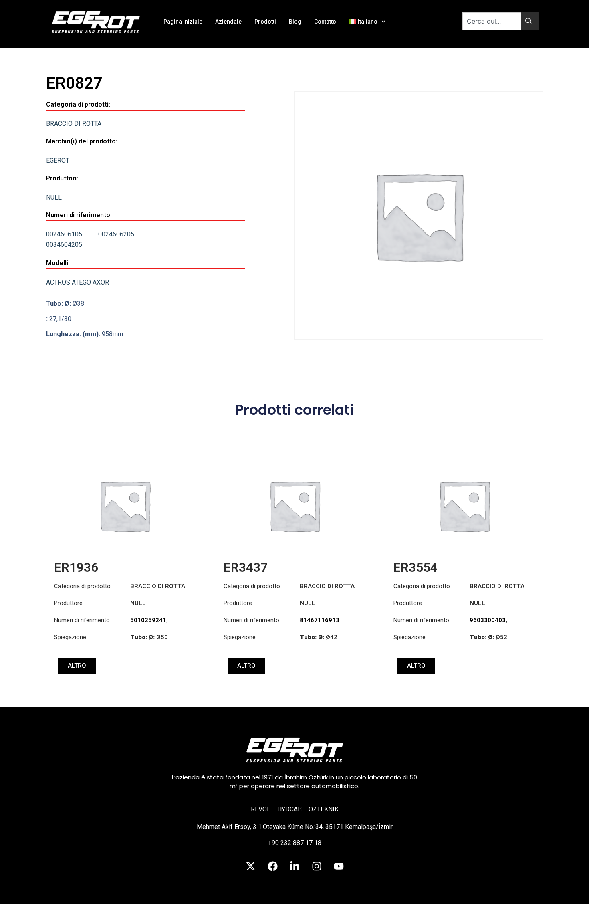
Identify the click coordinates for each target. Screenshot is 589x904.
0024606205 (116, 234)
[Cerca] (530, 21)
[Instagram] (317, 866)
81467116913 (319, 620)
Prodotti (265, 21)
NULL (54, 197)
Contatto (325, 21)
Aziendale (228, 21)
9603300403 (488, 620)
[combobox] (491, 21)
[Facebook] (272, 866)
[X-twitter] (250, 866)
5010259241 (148, 620)
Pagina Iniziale (182, 21)
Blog (295, 21)
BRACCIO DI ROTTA (73, 123)
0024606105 (64, 234)
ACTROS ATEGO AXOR (77, 282)
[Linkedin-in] (294, 866)
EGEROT (57, 160)
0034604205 (64, 244)
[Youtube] (339, 866)
